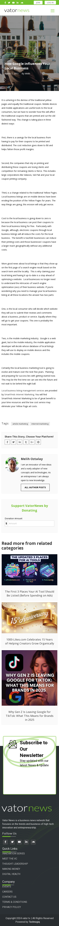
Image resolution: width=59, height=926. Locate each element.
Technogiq (34, 921)
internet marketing (39, 423)
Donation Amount (13, 518)
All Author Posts (35, 487)
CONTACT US (9, 896)
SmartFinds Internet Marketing (19, 394)
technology (38, 52)
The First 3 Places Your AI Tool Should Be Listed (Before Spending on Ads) (29, 593)
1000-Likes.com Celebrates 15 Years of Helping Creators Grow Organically (29, 641)
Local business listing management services (23, 390)
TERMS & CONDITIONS (14, 902)
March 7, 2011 (12, 73)
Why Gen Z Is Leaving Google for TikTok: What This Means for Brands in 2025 (29, 715)
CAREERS (7, 891)
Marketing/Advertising (17, 52)
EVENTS (6, 886)
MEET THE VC (9, 858)
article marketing (20, 423)
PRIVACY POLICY (11, 907)
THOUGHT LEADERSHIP (15, 863)
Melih (27, 73)
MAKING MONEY (11, 868)
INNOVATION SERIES (13, 853)
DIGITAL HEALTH (11, 874)
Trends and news (15, 56)
